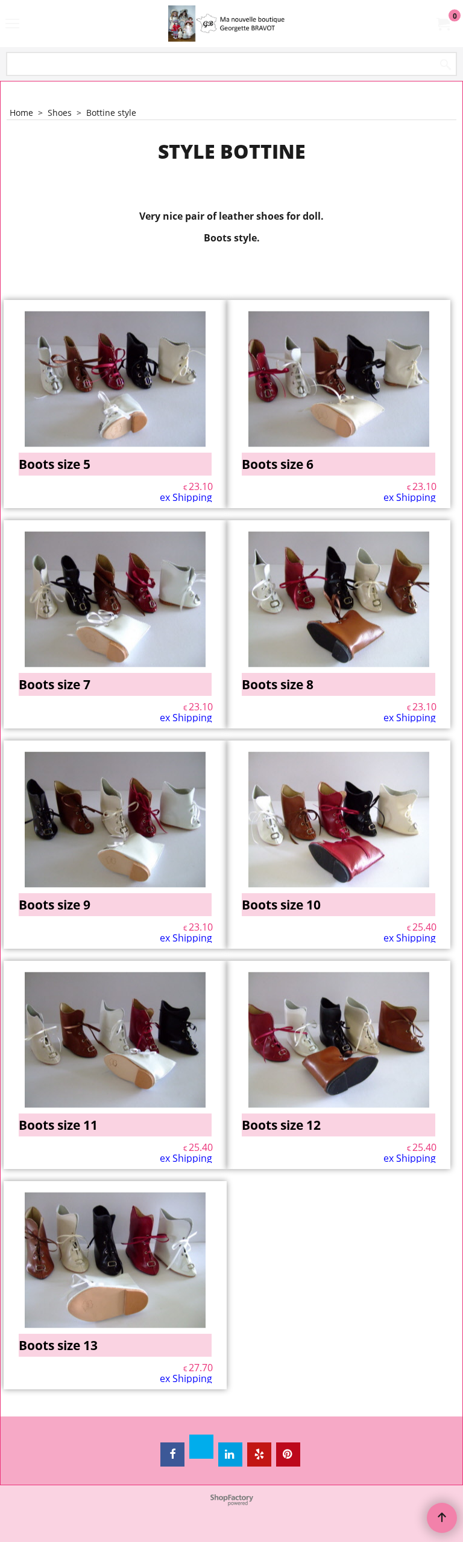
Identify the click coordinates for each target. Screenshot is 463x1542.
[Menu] (12, 25)
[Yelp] (259, 1454)
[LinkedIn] (230, 1454)
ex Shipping (186, 497)
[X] (201, 1447)
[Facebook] (172, 1454)
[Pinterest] (288, 1454)
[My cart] (442, 23)
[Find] (445, 65)
